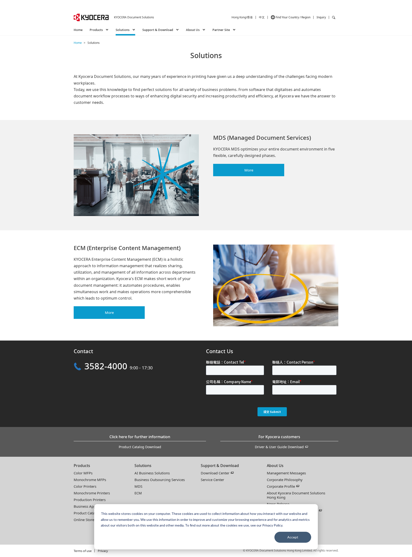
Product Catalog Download (140, 447)
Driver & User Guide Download (279, 447)
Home (78, 30)
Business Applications (91, 506)
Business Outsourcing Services (159, 479)
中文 (262, 17)
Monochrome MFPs (90, 479)
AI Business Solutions (152, 473)
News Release (278, 504)
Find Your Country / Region (293, 17)
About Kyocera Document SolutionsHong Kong (296, 495)
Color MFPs (83, 473)
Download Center (215, 473)
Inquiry (321, 17)
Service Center (212, 479)
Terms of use (83, 551)
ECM (138, 493)
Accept (292, 537)
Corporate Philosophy (285, 479)
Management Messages (286, 473)
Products (82, 465)
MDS (138, 486)
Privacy (103, 551)
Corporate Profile (281, 486)
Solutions (142, 465)
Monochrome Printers (92, 493)
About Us (275, 465)
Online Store (84, 519)
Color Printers (85, 486)
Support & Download (220, 465)
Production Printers (90, 499)
